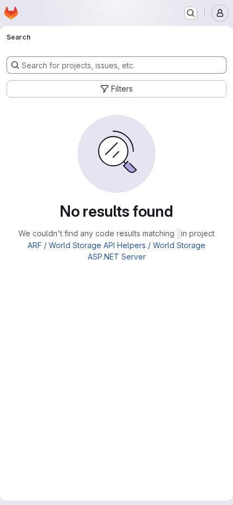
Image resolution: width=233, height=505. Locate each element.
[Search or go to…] (190, 13)
